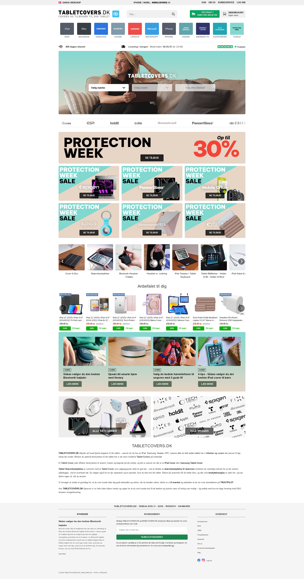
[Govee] (60, 123)
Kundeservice (226, 2)
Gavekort (200, 539)
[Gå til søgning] (173, 14)
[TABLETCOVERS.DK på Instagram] (203, 561)
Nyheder (82, 514)
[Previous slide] (62, 261)
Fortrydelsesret (202, 535)
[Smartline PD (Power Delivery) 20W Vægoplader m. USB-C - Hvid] (232, 304)
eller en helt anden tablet (188, 453)
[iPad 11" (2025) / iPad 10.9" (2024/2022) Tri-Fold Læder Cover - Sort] (72, 304)
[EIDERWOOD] (234, 123)
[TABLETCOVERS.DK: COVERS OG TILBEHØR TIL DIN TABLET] (84, 14)
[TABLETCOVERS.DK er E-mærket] (115, 14)
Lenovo (173, 453)
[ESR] (84, 123)
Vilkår (199, 530)
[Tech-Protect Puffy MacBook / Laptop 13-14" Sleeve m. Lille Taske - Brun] (205, 304)
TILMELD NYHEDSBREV (152, 537)
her (173, 546)
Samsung (151, 453)
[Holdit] (108, 123)
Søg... (199, 552)
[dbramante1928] (160, 123)
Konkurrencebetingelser (206, 548)
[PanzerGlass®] (196, 123)
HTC (167, 453)
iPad (144, 453)
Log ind (241, 2)
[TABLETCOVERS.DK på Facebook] (198, 561)
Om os (212, 2)
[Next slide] (241, 261)
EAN (204, 2)
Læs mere (72, 384)
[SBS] (132, 123)
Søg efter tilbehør (195, 87)
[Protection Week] (152, 76)
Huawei (160, 453)
